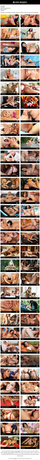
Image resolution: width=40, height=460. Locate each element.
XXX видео (21, 2)
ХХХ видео (3, 5)
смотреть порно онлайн (8, 452)
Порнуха (2, 10)
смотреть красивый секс (6, 8)
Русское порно (3, 9)
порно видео (17, 451)
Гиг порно (3, 7)
